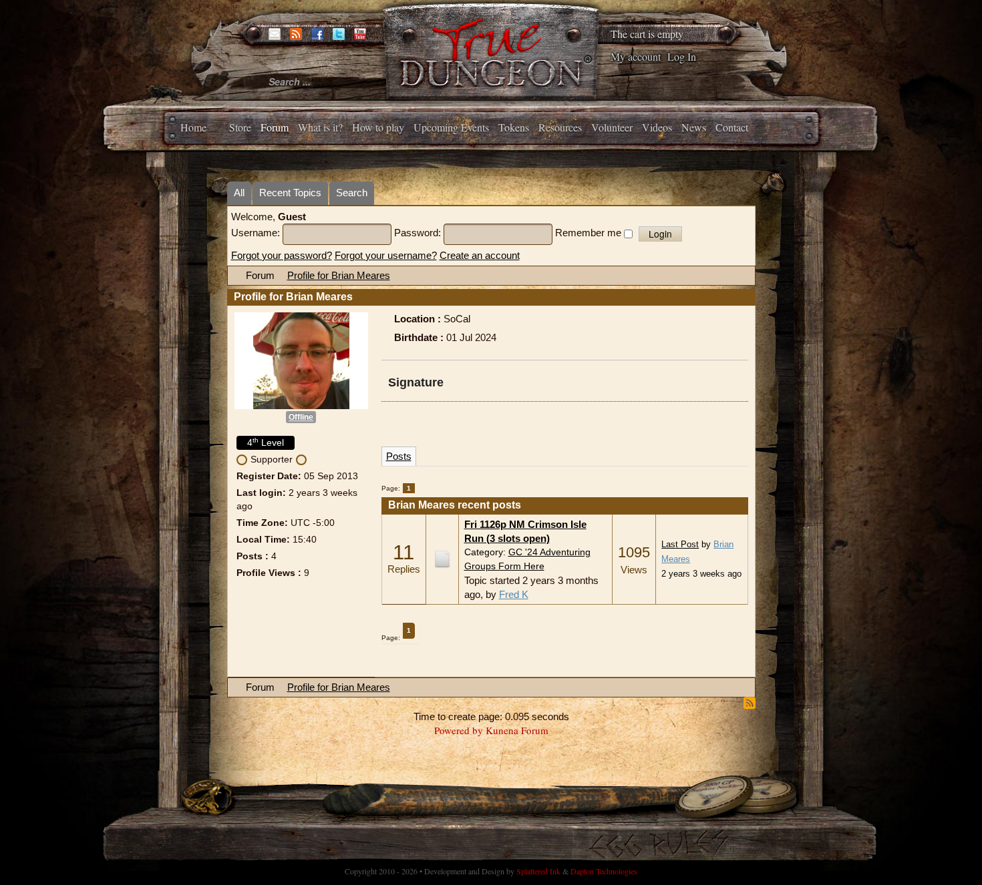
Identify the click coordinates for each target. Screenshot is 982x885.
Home (193, 127)
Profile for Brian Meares (338, 275)
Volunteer (612, 127)
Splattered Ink (538, 871)
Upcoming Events (451, 127)
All (239, 192)
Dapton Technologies (603, 871)
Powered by (458, 730)
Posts (399, 456)
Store (240, 127)
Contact (731, 127)
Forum (275, 127)
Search (351, 192)
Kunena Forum (517, 730)
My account (636, 56)
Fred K (513, 594)
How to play (378, 127)
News (693, 127)
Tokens (513, 127)
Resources (560, 127)
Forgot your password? (281, 255)
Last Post (680, 544)
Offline (301, 417)
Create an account (480, 255)
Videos (657, 127)
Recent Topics (290, 192)
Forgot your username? (386, 255)
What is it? (320, 127)
